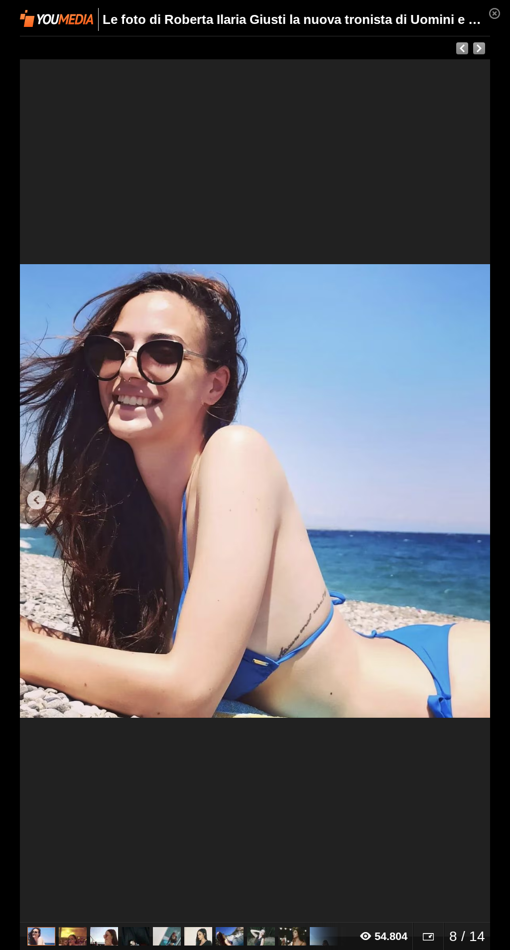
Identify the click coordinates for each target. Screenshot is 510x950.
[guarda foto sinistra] (67, 491)
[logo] (56, 18)
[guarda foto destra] (302, 491)
